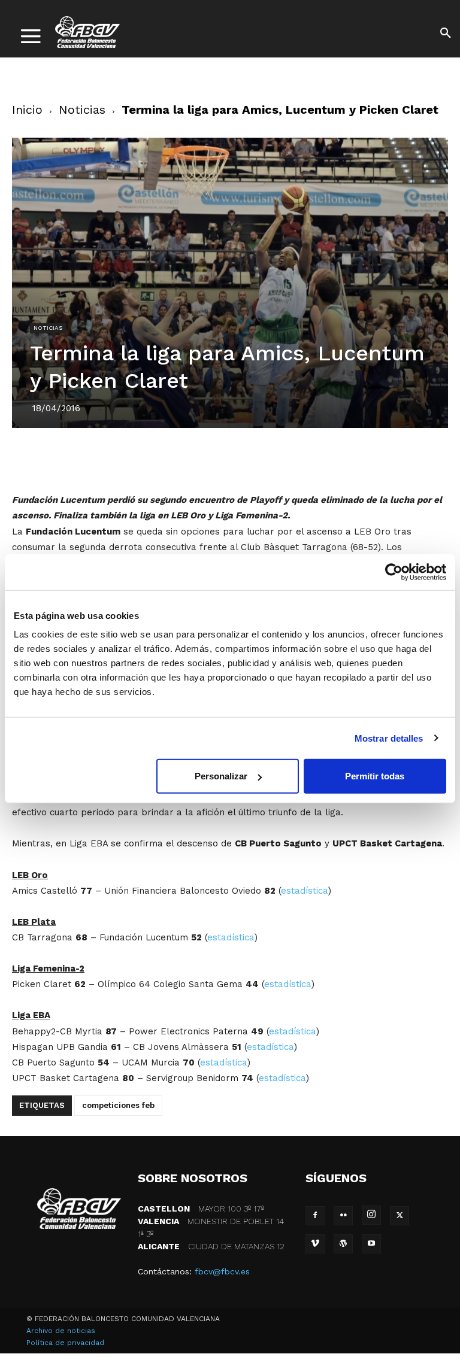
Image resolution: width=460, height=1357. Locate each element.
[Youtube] (371, 1243)
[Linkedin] (244, 458)
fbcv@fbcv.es (222, 1271)
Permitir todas (374, 776)
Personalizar (221, 776)
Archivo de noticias (60, 1330)
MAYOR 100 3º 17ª (201, 1208)
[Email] (299, 458)
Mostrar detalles (389, 738)
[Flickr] (343, 1215)
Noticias (82, 109)
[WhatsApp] (271, 458)
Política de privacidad (65, 1342)
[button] (445, 35)
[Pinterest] (216, 458)
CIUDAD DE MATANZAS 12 (211, 1246)
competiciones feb (118, 1105)
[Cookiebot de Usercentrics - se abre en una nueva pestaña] (393, 572)
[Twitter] (189, 458)
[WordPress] (343, 1243)
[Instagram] (371, 1215)
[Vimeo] (315, 1243)
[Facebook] (161, 458)
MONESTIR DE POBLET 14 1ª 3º (211, 1227)
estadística (304, 890)
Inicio (27, 109)
